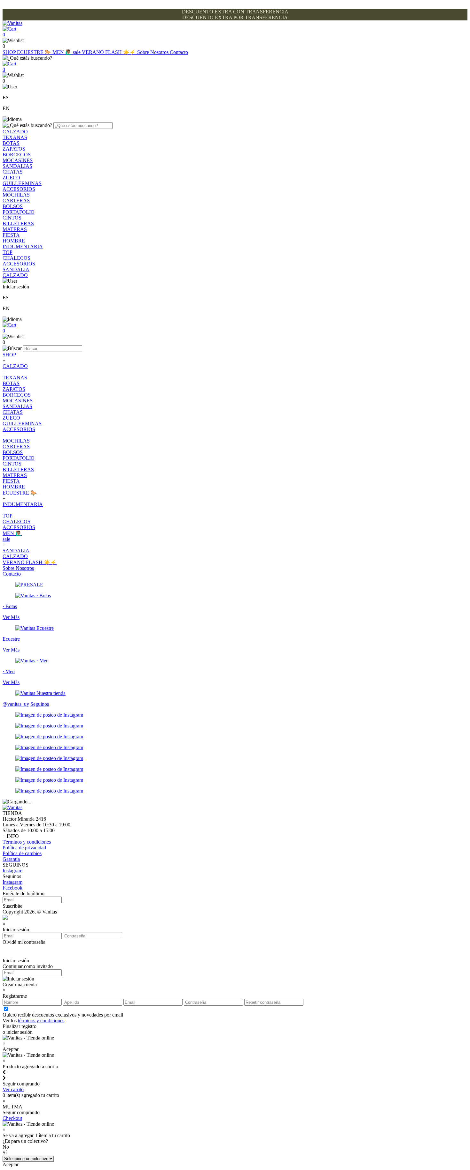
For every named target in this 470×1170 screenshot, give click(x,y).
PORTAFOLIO (19, 212)
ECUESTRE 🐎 (34, 52)
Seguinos (39, 704)
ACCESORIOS (19, 189)
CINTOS (12, 217)
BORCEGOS (17, 154)
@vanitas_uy (16, 704)
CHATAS (13, 172)
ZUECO (11, 177)
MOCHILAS (16, 194)
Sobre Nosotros (153, 52)
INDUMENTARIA (23, 246)
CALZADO (15, 131)
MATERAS (15, 229)
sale (77, 52)
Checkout (12, 1118)
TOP (7, 252)
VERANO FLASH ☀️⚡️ (109, 52)
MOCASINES (18, 160)
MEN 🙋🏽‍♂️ (62, 52)
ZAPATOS (14, 149)
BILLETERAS (18, 223)
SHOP (10, 52)
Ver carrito (13, 1089)
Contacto (179, 52)
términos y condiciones (41, 1020)
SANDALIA (16, 269)
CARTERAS (16, 200)
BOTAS (11, 143)
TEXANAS (15, 137)
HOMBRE (14, 240)
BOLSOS (13, 206)
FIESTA (11, 235)
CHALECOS (16, 258)
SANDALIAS (17, 166)
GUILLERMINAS (22, 183)
